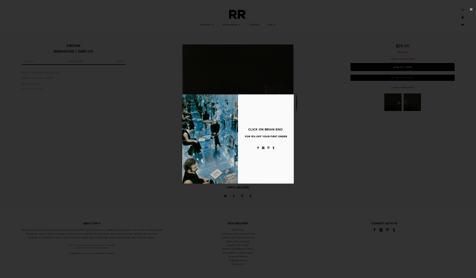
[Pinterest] (268, 147)
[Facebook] (258, 147)
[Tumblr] (273, 147)
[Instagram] (263, 147)
